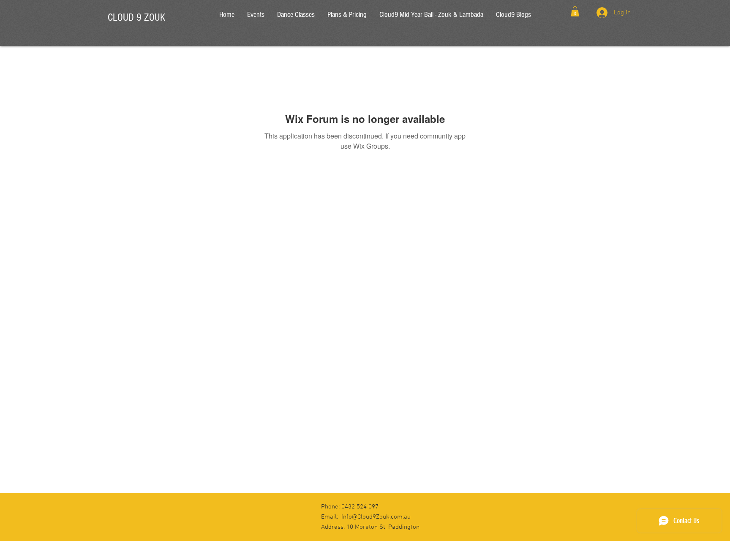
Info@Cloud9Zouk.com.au (376, 517)
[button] (575, 11)
